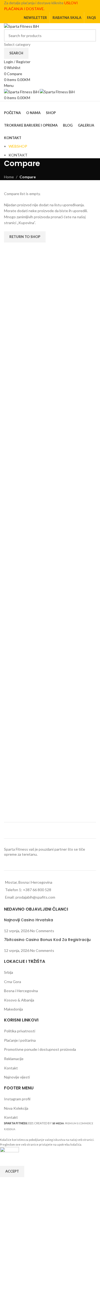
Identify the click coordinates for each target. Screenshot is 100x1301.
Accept (12, 1171)
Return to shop (24, 237)
